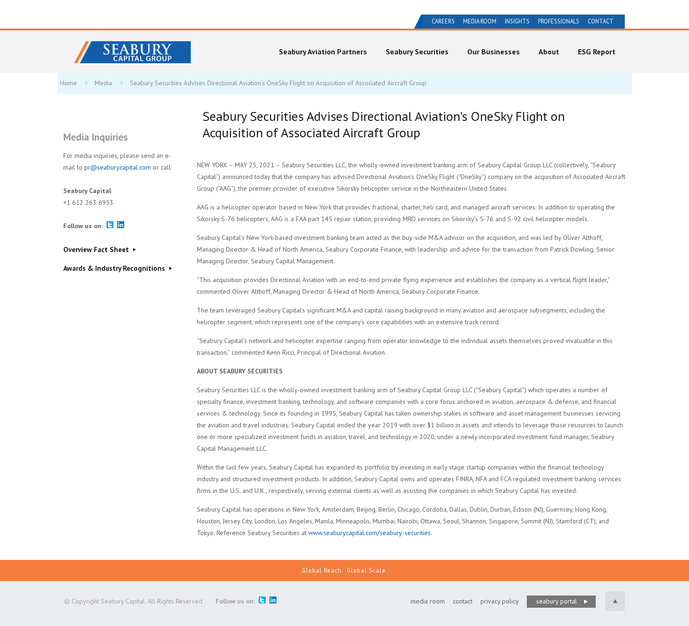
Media (103, 83)
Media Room (479, 21)
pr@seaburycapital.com (117, 167)
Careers (443, 21)
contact (462, 601)
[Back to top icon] (615, 601)
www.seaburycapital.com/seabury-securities (369, 533)
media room (428, 601)
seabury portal (556, 601)
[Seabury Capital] (132, 48)
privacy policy (499, 601)
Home (68, 83)
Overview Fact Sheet (97, 249)
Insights (517, 21)
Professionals (558, 21)
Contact (601, 21)
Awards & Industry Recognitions (115, 268)
